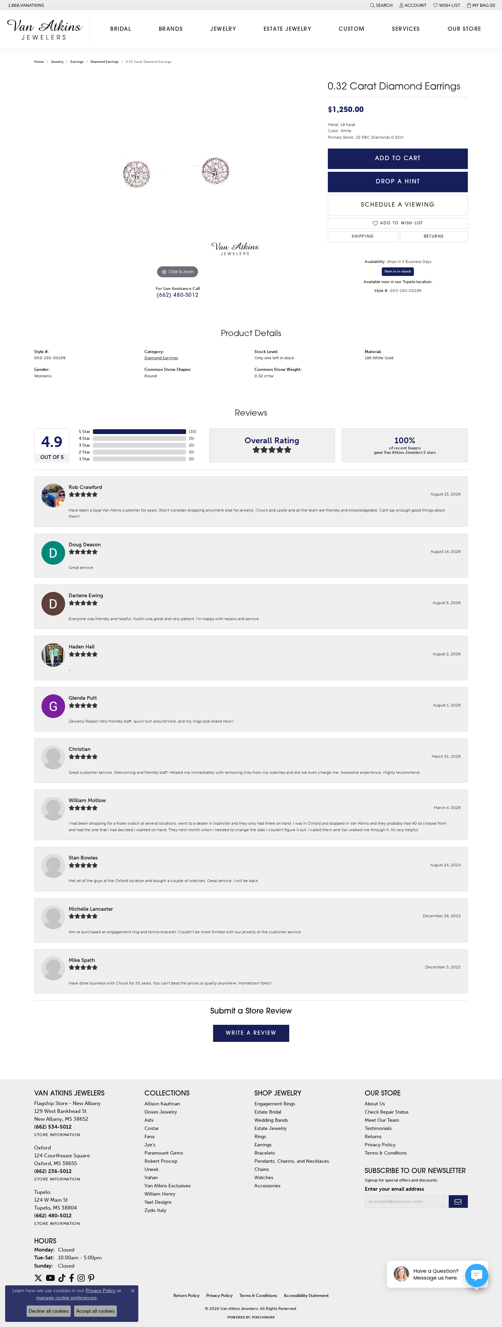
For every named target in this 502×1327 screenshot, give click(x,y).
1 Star (84, 459)
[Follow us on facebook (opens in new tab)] (71, 1278)
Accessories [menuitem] (267, 1186)
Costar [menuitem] (151, 1128)
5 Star (84, 431)
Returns (434, 237)
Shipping (363, 237)
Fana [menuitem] (149, 1136)
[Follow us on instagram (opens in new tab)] (81, 1278)
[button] (381, 5)
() (192, 431)
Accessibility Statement (306, 1295)
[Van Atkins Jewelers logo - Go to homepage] (46, 29)
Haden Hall (82, 647)
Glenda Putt (83, 698)
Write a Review (251, 1033)
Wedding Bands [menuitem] (271, 1120)
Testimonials (378, 1128)
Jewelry (223, 29)
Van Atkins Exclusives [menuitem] (167, 1186)
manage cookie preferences (66, 1297)
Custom (352, 29)
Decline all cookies (49, 1311)
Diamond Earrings (104, 62)
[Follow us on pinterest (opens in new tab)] (91, 1278)
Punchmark (263, 1317)
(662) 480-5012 (177, 295)
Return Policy (186, 1295)
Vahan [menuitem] (151, 1177)
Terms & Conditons (386, 1153)
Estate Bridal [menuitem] (267, 1112)
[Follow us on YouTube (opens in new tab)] (50, 1278)
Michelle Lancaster (91, 909)
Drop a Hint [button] (398, 182)
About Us (375, 1104)
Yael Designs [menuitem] (157, 1202)
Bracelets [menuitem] (264, 1153)
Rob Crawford (85, 487)
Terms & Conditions (258, 1295)
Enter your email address (394, 1189)
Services (406, 29)
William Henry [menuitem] (159, 1194)
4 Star (84, 438)
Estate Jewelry (287, 29)
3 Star (84, 445)
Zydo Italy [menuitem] (155, 1210)
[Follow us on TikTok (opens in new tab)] (62, 1278)
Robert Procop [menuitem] (160, 1161)
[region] (177, 177)
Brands (171, 29)
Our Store (465, 29)
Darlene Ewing (86, 595)
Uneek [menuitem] (151, 1169)
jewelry (57, 62)
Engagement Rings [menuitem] (274, 1104)
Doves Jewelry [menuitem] (160, 1112)
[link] (25, 5)
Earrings (77, 62)
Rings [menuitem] (260, 1136)
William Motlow (87, 800)
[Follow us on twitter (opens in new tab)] (38, 1278)
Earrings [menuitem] (262, 1145)
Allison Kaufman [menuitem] (162, 1104)
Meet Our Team (382, 1120)
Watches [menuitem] (263, 1177)
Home (39, 62)
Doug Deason (85, 545)
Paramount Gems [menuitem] (163, 1153)
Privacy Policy (380, 1145)
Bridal (120, 29)
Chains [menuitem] (261, 1169)
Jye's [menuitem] (149, 1145)
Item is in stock (398, 271)
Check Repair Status (386, 1112)
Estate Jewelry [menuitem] (270, 1128)
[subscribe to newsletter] (458, 1201)
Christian (79, 749)
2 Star (84, 452)
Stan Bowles (83, 858)
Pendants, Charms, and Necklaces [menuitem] (291, 1161)
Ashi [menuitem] (148, 1120)
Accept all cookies (95, 1311)
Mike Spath (82, 960)
